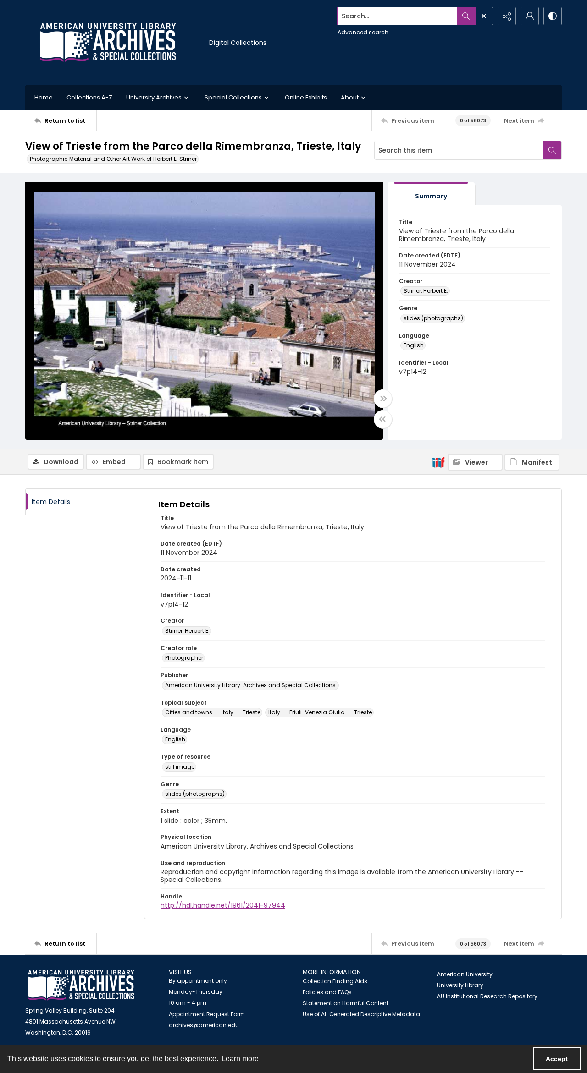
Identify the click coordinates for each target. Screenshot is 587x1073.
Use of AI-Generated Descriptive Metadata (361, 1014)
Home (43, 97)
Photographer (184, 658)
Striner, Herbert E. (426, 291)
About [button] (350, 97)
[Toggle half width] (383, 419)
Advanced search (363, 32)
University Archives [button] (154, 97)
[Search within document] (552, 150)
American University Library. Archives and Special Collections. (251, 685)
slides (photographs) (433, 318)
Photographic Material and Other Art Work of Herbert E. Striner (113, 159)
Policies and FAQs (327, 992)
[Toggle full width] (383, 398)
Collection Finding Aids (335, 981)
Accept (557, 1058)
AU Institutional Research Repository (487, 996)
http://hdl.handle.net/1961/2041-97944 (223, 905)
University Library (460, 985)
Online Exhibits (306, 97)
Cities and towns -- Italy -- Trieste (212, 712)
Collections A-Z (89, 97)
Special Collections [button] (233, 97)
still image (179, 767)
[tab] (431, 194)
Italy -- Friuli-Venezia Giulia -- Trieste (320, 712)
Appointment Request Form (207, 1014)
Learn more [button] (240, 1058)
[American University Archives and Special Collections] (81, 985)
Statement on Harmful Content (345, 1003)
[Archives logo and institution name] (107, 42)
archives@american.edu (204, 1025)
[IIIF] (438, 462)
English (414, 345)
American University (465, 974)
